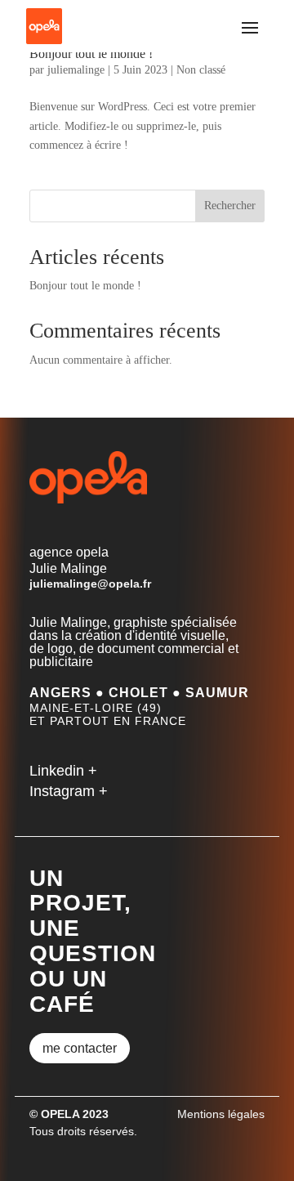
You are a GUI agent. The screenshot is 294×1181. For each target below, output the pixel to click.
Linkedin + (63, 771)
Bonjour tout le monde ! (91, 53)
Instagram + (68, 791)
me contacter (79, 1048)
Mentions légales (221, 1114)
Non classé (200, 70)
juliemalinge (76, 70)
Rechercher (230, 205)
